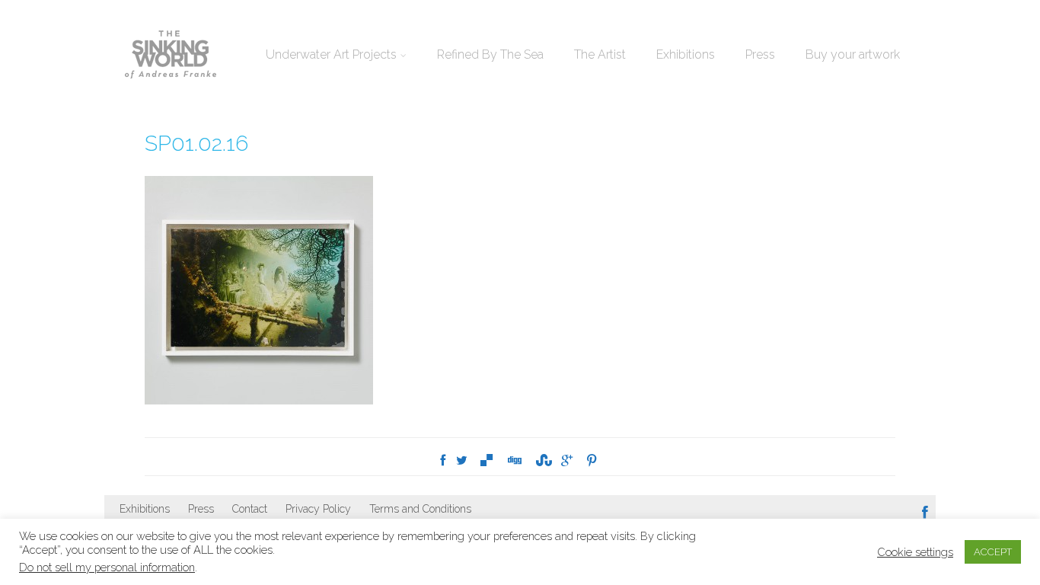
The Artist (600, 54)
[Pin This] (591, 460)
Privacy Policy (318, 509)
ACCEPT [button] (993, 552)
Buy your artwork (853, 54)
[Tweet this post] (461, 460)
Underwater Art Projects (331, 54)
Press (760, 54)
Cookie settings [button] (915, 551)
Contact (249, 509)
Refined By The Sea (490, 54)
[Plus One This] (566, 460)
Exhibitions (685, 54)
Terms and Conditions (420, 509)
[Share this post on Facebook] (442, 460)
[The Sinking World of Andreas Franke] (170, 55)
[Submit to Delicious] (486, 460)
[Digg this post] (514, 460)
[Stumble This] (541, 460)
